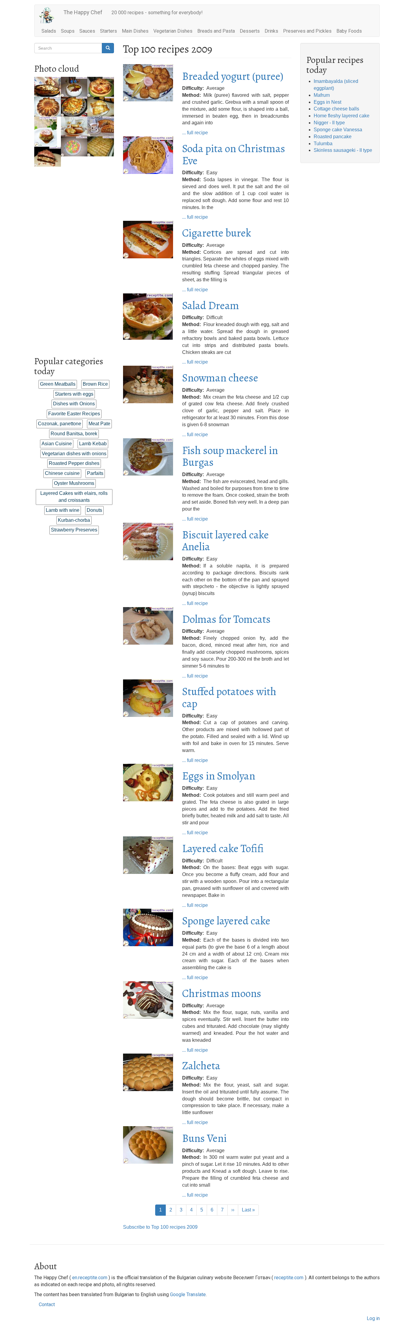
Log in (373, 1318)
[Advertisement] (74, 257)
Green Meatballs (57, 384)
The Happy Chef (82, 12)
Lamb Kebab (93, 443)
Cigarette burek (216, 232)
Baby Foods (349, 31)
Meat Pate (99, 423)
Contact (47, 1304)
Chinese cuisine (62, 473)
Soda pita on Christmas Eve (233, 154)
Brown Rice (95, 384)
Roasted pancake (333, 136)
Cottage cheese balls (336, 108)
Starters (108, 31)
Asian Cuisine (57, 443)
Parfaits (95, 473)
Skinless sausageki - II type (343, 150)
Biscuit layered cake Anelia (225, 540)
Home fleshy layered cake (341, 115)
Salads (49, 31)
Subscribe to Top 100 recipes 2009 (160, 1227)
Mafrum (322, 95)
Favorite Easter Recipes (74, 413)
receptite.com (288, 1277)
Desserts (250, 31)
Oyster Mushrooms (74, 483)
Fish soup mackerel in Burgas (230, 456)
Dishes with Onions (74, 403)
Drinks (271, 31)
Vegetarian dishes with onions (74, 453)
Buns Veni (204, 1138)
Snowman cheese (220, 377)
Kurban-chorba (74, 520)
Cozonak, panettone (59, 423)
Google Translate (188, 1294)
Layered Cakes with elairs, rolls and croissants (74, 497)
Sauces (87, 31)
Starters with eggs (74, 394)
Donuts (94, 510)
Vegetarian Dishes (172, 31)
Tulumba (323, 143)
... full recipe (195, 132)
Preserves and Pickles (307, 31)
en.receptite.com (89, 1277)
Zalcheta (201, 1065)
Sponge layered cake (226, 920)
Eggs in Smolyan (218, 775)
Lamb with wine (62, 510)
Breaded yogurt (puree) (232, 76)
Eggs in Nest (327, 102)
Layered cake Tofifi (223, 848)
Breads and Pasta (216, 31)
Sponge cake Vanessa (338, 129)
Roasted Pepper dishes (74, 463)
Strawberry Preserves (74, 529)
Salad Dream (210, 305)
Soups (68, 31)
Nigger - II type (329, 122)
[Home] (49, 15)
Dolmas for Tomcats (226, 619)
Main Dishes (135, 31)
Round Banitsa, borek (74, 433)
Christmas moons (221, 993)
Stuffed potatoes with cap (229, 697)
